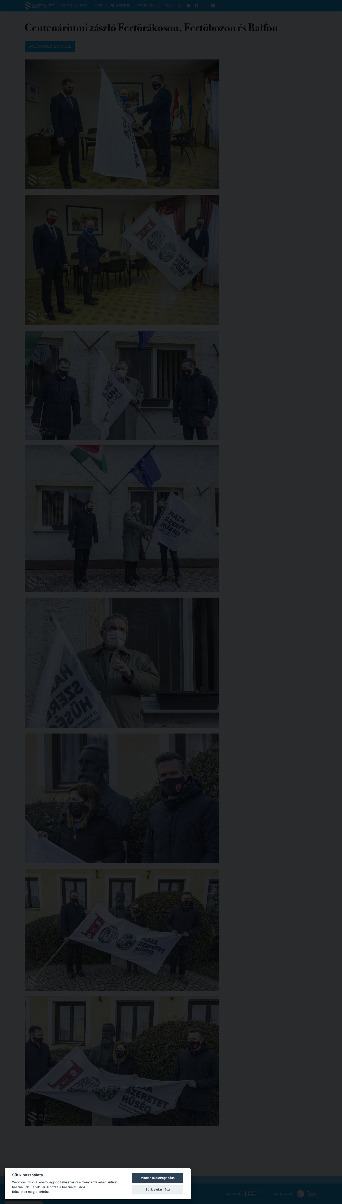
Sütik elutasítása (157, 1189)
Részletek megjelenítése (31, 1192)
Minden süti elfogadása (158, 1178)
